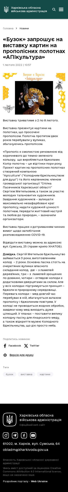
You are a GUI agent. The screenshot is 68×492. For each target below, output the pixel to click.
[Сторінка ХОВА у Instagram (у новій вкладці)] (6, 435)
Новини (24, 28)
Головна (8, 28)
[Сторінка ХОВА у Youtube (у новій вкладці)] (33, 435)
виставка (26, 374)
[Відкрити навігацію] (61, 9)
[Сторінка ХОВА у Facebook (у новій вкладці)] (24, 435)
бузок (9, 374)
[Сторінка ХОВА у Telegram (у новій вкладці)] (15, 435)
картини (45, 374)
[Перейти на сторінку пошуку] (53, 9)
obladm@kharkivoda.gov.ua (25, 449)
